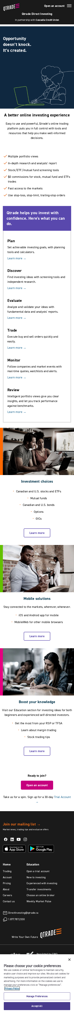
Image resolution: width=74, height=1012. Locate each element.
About (6, 889)
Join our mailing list (22, 824)
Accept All (36, 1005)
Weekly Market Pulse (39, 901)
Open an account (54, 6)
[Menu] (69, 6)
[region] (37, 983)
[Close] (69, 959)
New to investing (36, 877)
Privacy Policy (12, 988)
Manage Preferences (37, 996)
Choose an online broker (41, 895)
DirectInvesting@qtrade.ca (23, 912)
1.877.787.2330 (16, 919)
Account (7, 877)
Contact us (9, 901)
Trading (7, 871)
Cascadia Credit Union (47, 20)
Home (7, 864)
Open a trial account (38, 871)
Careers (7, 895)
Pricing (7, 883)
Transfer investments (39, 889)
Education (33, 864)
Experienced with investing (42, 883)
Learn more (16, 258)
